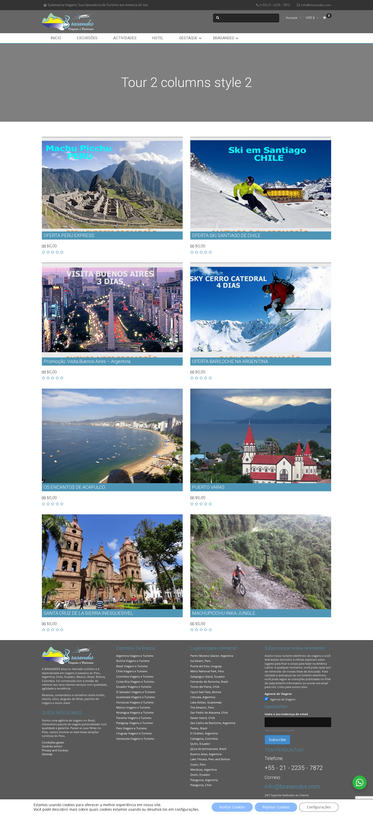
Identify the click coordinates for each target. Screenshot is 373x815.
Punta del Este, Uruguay (206, 666)
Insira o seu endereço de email (286, 714)
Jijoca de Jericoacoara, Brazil (208, 749)
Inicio (55, 38)
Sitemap (47, 754)
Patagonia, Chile (201, 785)
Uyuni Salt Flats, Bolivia (205, 692)
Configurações (319, 807)
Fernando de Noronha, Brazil (209, 681)
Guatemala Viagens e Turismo (135, 697)
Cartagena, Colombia (204, 738)
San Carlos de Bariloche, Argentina (212, 723)
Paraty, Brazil (198, 728)
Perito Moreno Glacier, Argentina (211, 656)
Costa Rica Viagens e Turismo (135, 681)
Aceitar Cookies (232, 807)
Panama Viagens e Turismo (133, 718)
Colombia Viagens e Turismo (135, 676)
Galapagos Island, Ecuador (207, 676)
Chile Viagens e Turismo (131, 671)
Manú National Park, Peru (207, 671)
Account (291, 17)
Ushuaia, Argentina (202, 697)
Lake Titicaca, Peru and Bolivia (210, 759)
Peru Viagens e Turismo (131, 728)
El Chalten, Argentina (204, 733)
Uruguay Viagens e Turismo (134, 733)
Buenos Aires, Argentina (206, 754)
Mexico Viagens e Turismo (133, 707)
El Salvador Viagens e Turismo (135, 692)
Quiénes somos (52, 746)
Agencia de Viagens (278, 694)
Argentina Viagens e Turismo (135, 656)
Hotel (158, 38)
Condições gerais (53, 742)
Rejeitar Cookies (276, 807)
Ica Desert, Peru (200, 661)
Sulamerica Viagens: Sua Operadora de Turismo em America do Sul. (98, 5)
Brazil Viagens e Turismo (132, 666)
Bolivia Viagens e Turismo (133, 661)
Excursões (87, 38)
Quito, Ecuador (200, 744)
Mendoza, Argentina (203, 769)
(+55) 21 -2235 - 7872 (275, 5)
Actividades (125, 38)
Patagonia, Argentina (204, 780)
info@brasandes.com (316, 5)
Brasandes (223, 38)
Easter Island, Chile (202, 718)
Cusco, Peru (198, 764)
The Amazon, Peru (202, 707)
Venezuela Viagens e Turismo (135, 738)
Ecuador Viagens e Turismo (133, 687)
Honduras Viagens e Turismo (135, 702)
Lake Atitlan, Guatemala (206, 702)
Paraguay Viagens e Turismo (134, 723)
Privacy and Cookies (55, 750)
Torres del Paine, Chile (204, 687)
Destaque (188, 38)
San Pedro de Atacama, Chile (209, 712)
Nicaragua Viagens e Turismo (135, 712)
